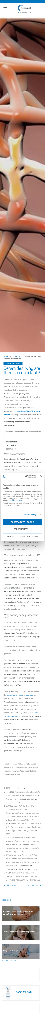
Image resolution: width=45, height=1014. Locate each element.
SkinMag (16, 356)
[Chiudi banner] (41, 476)
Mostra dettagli (30, 514)
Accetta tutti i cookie (22, 522)
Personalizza (21, 529)
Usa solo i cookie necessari (22, 536)
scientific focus (13, 363)
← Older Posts (10, 885)
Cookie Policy (15, 501)
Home (6, 356)
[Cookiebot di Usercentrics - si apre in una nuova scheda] (26, 476)
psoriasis (29, 695)
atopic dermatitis (14, 695)
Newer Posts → (35, 885)
